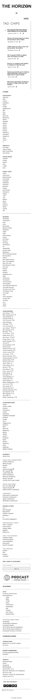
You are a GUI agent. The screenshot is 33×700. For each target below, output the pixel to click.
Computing (6, 179)
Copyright (6, 181)
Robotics (5, 205)
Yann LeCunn (6, 365)
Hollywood (6, 192)
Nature (5, 257)
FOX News (6, 239)
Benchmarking (10, 614)
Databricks (6, 414)
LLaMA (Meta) (7, 473)
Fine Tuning (9, 612)
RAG (7, 608)
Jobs (4, 195)
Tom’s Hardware (7, 296)
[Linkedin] (7, 686)
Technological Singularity (10, 623)
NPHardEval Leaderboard (10, 501)
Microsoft (5, 116)
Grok (4, 164)
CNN (4, 233)
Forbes (5, 237)
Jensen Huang (7, 149)
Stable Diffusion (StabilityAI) (11, 489)
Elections (5, 186)
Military (5, 199)
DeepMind (6, 103)
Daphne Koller (7, 360)
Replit (4, 440)
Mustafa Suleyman (8, 390)
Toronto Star (6, 298)
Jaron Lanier (6, 363)
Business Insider (7, 228)
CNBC (4, 231)
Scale (4, 445)
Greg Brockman (7, 318)
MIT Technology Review (9, 254)
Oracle (4, 125)
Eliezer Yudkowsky (8, 397)
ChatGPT (5, 158)
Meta (4, 114)
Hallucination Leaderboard (10, 495)
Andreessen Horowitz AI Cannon (12, 631)
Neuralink (5, 121)
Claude (5, 160)
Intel (4, 112)
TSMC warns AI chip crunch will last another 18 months (17, 47)
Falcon (5, 467)
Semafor (5, 272)
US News (5, 300)
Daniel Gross (6, 335)
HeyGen (5, 550)
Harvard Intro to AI (8, 669)
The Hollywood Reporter (10, 285)
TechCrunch (6, 278)
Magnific (5, 530)
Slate (4, 276)
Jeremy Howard (7, 350)
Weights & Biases (8, 449)
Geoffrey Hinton (7, 348)
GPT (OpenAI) (7, 471)
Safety (4, 207)
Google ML (6, 665)
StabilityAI (6, 447)
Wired (4, 306)
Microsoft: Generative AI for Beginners (14, 670)
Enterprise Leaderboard (9, 497)
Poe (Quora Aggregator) (10, 519)
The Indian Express (8, 287)
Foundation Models (8, 625)
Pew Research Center (9, 265)
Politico (5, 269)
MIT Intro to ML (7, 672)
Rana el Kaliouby (7, 356)
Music (4, 201)
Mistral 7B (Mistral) (8, 475)
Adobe (5, 404)
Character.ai (6, 410)
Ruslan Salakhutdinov (9, 382)
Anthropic (5, 97)
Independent (6, 248)
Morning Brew (7, 256)
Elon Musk (6, 147)
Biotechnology (7, 177)
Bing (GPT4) (6, 511)
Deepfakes (6, 182)
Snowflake (6, 134)
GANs (7, 603)
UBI (4, 210)
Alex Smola (6, 386)
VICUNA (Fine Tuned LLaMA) (11, 480)
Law (4, 197)
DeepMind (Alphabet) (9, 415)
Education (6, 184)
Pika (4, 552)
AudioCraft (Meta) (8, 539)
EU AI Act (5, 645)
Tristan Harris (6, 339)
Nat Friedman (7, 330)
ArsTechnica (6, 220)
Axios (4, 224)
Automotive (6, 175)
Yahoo (4, 304)
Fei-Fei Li (5, 367)
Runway (5, 130)
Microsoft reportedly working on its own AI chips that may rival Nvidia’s (18, 83)
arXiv (4, 222)
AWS (4, 99)
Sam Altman (6, 153)
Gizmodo (5, 243)
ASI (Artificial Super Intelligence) (12, 629)
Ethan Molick (7, 373)
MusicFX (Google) (8, 545)
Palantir (5, 129)
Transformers (9, 604)
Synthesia (5, 556)
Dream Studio (7, 526)
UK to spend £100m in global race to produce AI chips (16, 55)
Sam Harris (6, 337)
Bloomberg (6, 226)
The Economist (7, 282)
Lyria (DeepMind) (8, 541)
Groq (4, 421)
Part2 (17, 619)
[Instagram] (10, 686)
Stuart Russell (7, 380)
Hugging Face (7, 108)
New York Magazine (8, 261)
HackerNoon (6, 244)
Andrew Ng (6, 378)
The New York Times (9, 289)
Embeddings (9, 606)
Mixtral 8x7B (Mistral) (9, 476)
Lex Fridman (6, 328)
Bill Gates (5, 332)
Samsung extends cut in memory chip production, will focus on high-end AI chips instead (18, 73)
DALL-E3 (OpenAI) (8, 486)
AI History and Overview (10, 593)
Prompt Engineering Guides (11, 652)
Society (5, 208)
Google (5, 106)
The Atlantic (6, 280)
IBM (4, 110)
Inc (3, 246)
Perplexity (6, 438)
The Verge (6, 293)
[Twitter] (4, 686)
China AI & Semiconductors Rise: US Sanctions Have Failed (18, 38)
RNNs (7, 599)
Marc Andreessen (8, 315)
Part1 (12, 619)
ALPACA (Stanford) (8, 462)
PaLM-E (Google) (8, 478)
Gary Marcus (6, 369)
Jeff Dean (5, 324)
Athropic (5, 408)
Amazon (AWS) (7, 406)
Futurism (5, 241)
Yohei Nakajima (7, 377)
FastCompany (7, 235)
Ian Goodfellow (7, 345)
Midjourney (6, 117)
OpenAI (5, 127)
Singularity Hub (7, 274)
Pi (3, 517)
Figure (4, 105)
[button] (16, 13)
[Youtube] (13, 686)
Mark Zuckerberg (8, 151)
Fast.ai (4, 663)
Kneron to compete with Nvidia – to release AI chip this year (18, 64)
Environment (6, 190)
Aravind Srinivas (7, 388)
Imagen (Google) (7, 488)
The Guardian (6, 283)
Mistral (5, 119)
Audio (4, 173)
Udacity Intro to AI (8, 676)
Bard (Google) (7, 510)
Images (5, 194)
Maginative (6, 252)
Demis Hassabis (7, 341)
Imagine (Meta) (7, 528)
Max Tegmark (7, 393)
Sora (4, 168)
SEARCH (26, 18)
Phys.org (5, 267)
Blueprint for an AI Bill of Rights (12, 643)
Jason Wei (6, 395)
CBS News (6, 230)
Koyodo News (7, 250)
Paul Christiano (7, 322)
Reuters (5, 270)
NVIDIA (5, 123)
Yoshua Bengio (7, 317)
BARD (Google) (7, 463)
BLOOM (5, 465)
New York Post (7, 263)
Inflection (5, 425)
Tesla (4, 138)
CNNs (7, 597)
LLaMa (5, 166)
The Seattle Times (8, 291)
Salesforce (6, 132)
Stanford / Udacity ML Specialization (13, 674)
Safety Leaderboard (8, 499)
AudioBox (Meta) (8, 537)
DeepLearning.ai (7, 661)
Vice (4, 302)
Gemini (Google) (7, 469)
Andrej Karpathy (7, 358)
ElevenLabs (6, 543)
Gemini (5, 162)
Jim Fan (5, 343)
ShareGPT (5, 654)
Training (8, 610)
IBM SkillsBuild (7, 667)
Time (4, 295)
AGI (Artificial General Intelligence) (13, 627)
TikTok (5, 140)
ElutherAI (5, 417)
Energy (5, 188)
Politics (5, 203)
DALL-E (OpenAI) (8, 524)
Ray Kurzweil (6, 362)
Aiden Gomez (7, 347)
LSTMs (8, 601)
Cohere (5, 101)
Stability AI (6, 136)
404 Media (6, 218)
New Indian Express (8, 259)
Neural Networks (7, 595)
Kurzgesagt (6, 621)
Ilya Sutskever (7, 392)
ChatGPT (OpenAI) (8, 513)
